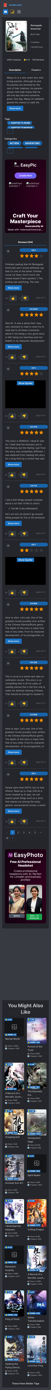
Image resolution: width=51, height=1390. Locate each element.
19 (7, 838)
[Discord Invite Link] (5, 11)
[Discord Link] (5, 11)
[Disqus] (25, 964)
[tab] (15, 70)
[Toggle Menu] (19, 11)
